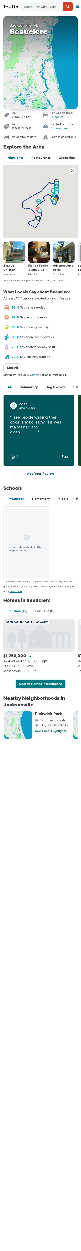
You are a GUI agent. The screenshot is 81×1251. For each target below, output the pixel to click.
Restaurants (41, 158)
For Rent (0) (45, 611)
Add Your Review (40, 474)
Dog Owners (55, 387)
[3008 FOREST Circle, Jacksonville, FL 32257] (39, 635)
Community (29, 387)
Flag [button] (65, 456)
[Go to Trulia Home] (11, 7)
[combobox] (47, 6)
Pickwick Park (48, 713)
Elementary (41, 499)
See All (14, 368)
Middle (63, 499)
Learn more (35, 374)
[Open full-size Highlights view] (72, 170)
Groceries (67, 158)
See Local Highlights (51, 731)
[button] (68, 6)
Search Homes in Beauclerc (40, 684)
